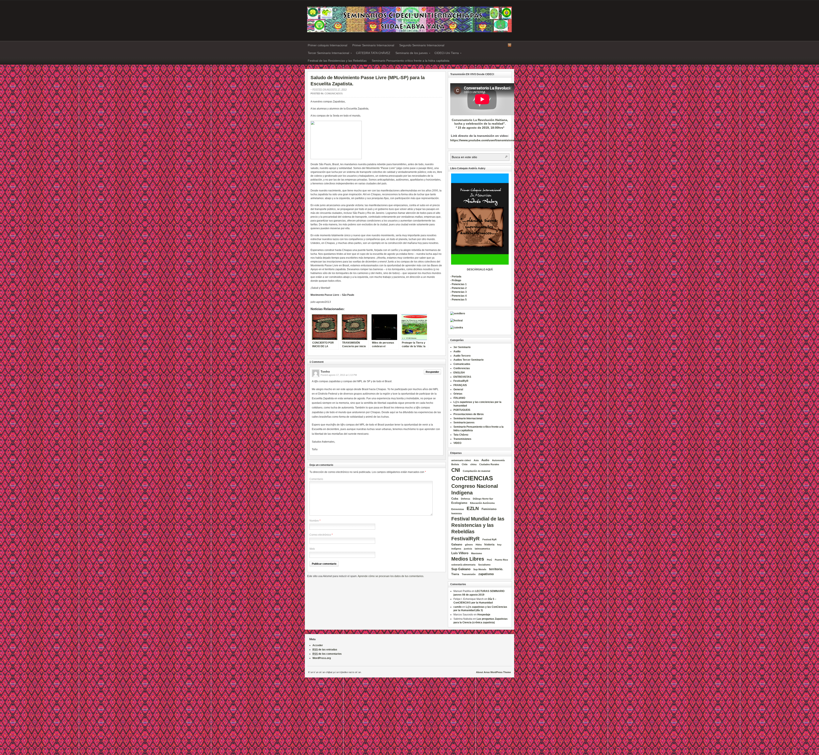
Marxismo (476, 553)
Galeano (456, 544)
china (473, 464)
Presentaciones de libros (468, 414)
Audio (456, 351)
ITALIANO (459, 397)
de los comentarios (327, 653)
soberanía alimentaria (463, 564)
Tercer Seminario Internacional (327, 53)
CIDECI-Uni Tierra (445, 53)
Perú (489, 559)
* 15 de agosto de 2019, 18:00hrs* (480, 127)
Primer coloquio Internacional (327, 45)
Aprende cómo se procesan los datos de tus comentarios (390, 576)
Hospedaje (483, 614)
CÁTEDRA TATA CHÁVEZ (373, 53)
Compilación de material (476, 471)
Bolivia (455, 464)
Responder (432, 371)
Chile (465, 464)
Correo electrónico (320, 534)
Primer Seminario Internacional (373, 45)
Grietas (457, 393)
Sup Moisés (479, 569)
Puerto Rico (501, 559)
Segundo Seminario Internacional (421, 45)
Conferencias (461, 368)
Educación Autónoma (482, 503)
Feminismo (489, 509)
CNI (455, 470)
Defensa (465, 498)
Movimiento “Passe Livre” (381, 168)
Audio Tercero (461, 355)
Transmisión (469, 574)
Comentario (316, 479)
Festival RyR (489, 539)
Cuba (454, 498)
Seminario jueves (464, 422)
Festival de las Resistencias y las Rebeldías (337, 60)
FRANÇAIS (460, 385)
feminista (456, 513)
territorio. (496, 569)
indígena (456, 548)
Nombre (314, 520)
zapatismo (486, 574)
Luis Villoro (459, 553)
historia (489, 544)
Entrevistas (457, 509)
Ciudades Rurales (489, 464)
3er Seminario (461, 347)
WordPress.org (321, 658)
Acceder (317, 645)
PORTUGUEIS (461, 409)
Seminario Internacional (467, 418)
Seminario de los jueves (410, 53)
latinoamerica (482, 548)
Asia (476, 460)
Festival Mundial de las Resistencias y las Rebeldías (477, 525)
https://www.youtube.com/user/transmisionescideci (487, 140)
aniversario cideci (461, 460)
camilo (457, 606)
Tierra (455, 574)
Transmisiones (462, 438)
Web (312, 548)
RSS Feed (509, 45)
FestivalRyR (460, 380)
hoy (499, 544)
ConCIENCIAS (472, 478)
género (469, 544)
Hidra (479, 544)
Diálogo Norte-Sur (483, 498)
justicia (468, 548)
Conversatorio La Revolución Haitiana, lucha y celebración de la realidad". (480, 121)
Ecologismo (459, 502)
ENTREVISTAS (462, 376)
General (458, 389)
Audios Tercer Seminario (468, 359)
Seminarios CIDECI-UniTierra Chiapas (409, 19)
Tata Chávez (460, 434)
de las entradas (324, 649)
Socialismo (484, 564)
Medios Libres (467, 559)
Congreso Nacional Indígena (474, 489)
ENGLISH (459, 372)
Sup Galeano (460, 569)
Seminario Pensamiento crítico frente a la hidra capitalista (410, 60)
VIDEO (457, 443)
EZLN (473, 508)
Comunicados (334, 93)
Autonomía (498, 460)
